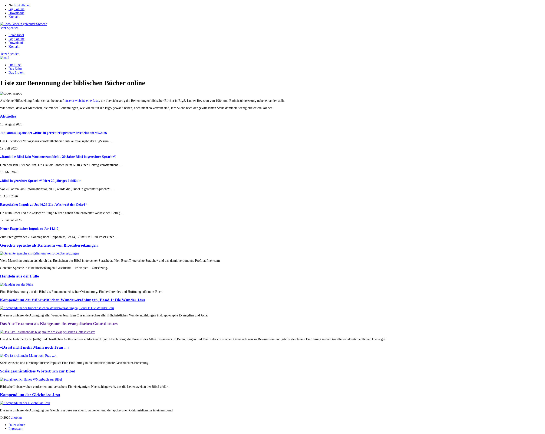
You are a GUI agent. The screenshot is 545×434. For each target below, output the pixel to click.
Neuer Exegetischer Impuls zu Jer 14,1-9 (29, 228)
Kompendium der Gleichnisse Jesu (30, 394)
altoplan (16, 417)
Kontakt (14, 17)
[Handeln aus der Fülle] (16, 284)
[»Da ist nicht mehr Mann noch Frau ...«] (28, 355)
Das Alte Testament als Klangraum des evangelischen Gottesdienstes (59, 323)
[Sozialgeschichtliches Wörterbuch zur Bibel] (31, 379)
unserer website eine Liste (82, 100)
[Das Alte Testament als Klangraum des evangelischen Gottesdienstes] (47, 332)
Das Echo (15, 68)
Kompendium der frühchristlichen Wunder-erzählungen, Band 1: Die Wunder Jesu (72, 300)
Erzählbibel (22, 5)
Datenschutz (17, 425)
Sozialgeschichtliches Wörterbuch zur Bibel (37, 371)
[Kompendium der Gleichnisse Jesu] (25, 403)
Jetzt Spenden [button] (9, 28)
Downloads (16, 13)
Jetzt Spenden (10, 54)
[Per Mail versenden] (4, 57)
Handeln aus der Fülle (19, 276)
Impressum (16, 428)
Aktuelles (8, 116)
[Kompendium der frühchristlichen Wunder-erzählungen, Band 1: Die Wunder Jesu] (57, 308)
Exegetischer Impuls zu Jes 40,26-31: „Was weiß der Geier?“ (43, 204)
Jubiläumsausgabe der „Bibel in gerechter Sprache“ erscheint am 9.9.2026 (53, 133)
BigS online (16, 9)
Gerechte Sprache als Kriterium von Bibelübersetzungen (49, 245)
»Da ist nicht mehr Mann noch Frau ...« (35, 347)
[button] (23, 24)
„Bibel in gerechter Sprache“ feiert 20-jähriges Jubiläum (40, 181)
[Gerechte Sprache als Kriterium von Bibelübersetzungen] (39, 253)
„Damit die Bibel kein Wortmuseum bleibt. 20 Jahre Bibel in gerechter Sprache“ (58, 156)
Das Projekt (16, 72)
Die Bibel (15, 65)
